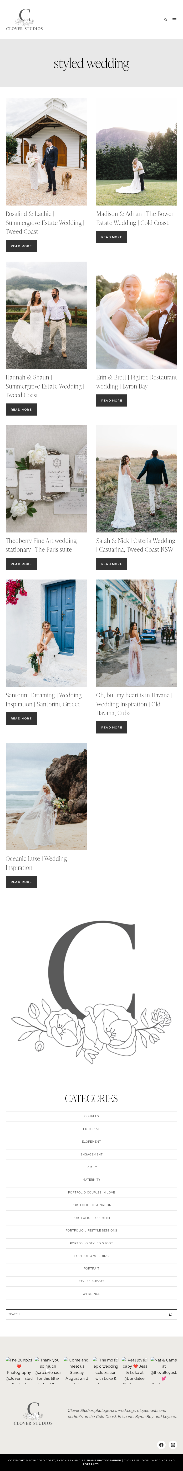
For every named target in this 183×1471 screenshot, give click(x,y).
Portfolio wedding (91, 1256)
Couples (91, 1116)
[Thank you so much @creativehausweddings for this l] (48, 1370)
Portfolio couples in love (91, 1192)
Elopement (91, 1141)
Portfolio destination (92, 1205)
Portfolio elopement (92, 1218)
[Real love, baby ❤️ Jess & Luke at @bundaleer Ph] (135, 1370)
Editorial (91, 1129)
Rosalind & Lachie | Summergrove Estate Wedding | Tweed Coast (45, 223)
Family (91, 1167)
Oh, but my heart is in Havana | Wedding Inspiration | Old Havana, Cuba (134, 704)
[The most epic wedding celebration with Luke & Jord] (106, 1370)
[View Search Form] (165, 20)
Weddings (91, 1294)
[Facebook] (161, 1445)
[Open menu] (174, 20)
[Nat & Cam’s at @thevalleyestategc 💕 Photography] (164, 1370)
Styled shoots (92, 1281)
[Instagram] (173, 1445)
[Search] (170, 1314)
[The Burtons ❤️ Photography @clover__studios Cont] (19, 1370)
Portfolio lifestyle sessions (91, 1230)
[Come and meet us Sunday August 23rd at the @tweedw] (77, 1370)
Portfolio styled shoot (91, 1243)
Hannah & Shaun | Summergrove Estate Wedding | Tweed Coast (45, 386)
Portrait (91, 1268)
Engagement (92, 1154)
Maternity (91, 1179)
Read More (24, 248)
